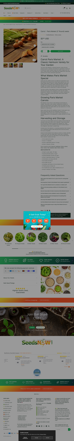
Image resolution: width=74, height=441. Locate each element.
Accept (36, 437)
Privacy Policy (43, 434)
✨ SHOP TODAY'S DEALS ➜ (37, 226)
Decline (47, 437)
